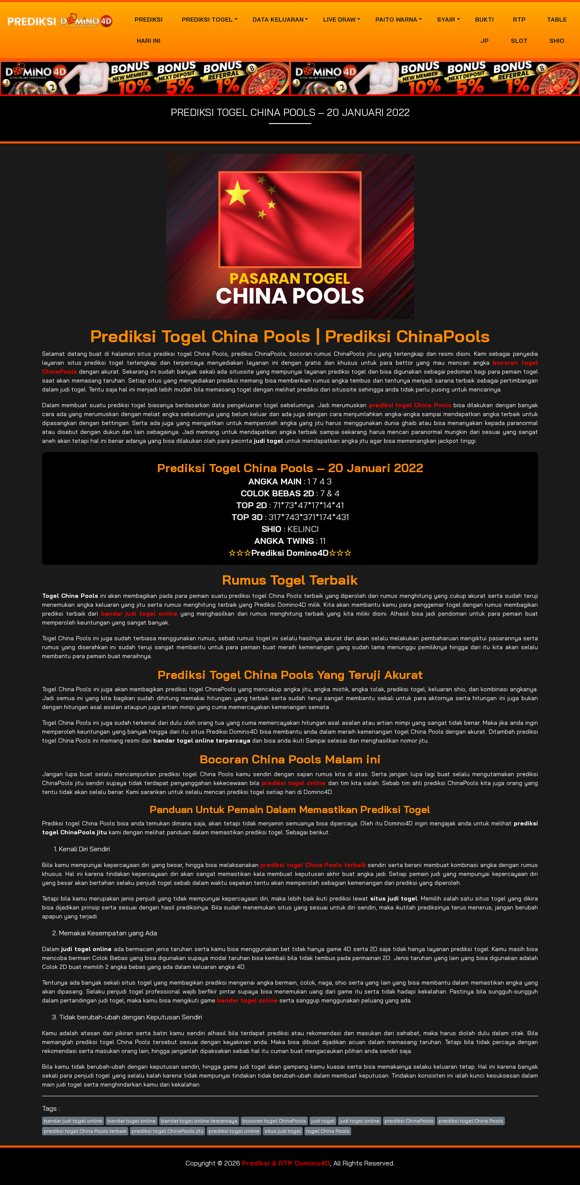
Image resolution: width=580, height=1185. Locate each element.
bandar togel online (131, 1120)
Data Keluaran (278, 19)
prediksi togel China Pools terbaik (85, 1131)
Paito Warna (396, 19)
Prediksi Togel (207, 19)
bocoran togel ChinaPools (274, 1120)
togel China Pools (327, 1131)
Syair (446, 19)
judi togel (323, 1120)
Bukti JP (484, 30)
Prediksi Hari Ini (149, 30)
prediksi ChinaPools (409, 1120)
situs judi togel (283, 1131)
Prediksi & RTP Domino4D (286, 1163)
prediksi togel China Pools (471, 1120)
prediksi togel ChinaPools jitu (167, 1131)
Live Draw (339, 19)
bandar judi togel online (73, 1120)
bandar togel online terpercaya (199, 1120)
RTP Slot (519, 30)
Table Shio (557, 30)
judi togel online (360, 1120)
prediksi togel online (233, 1131)
